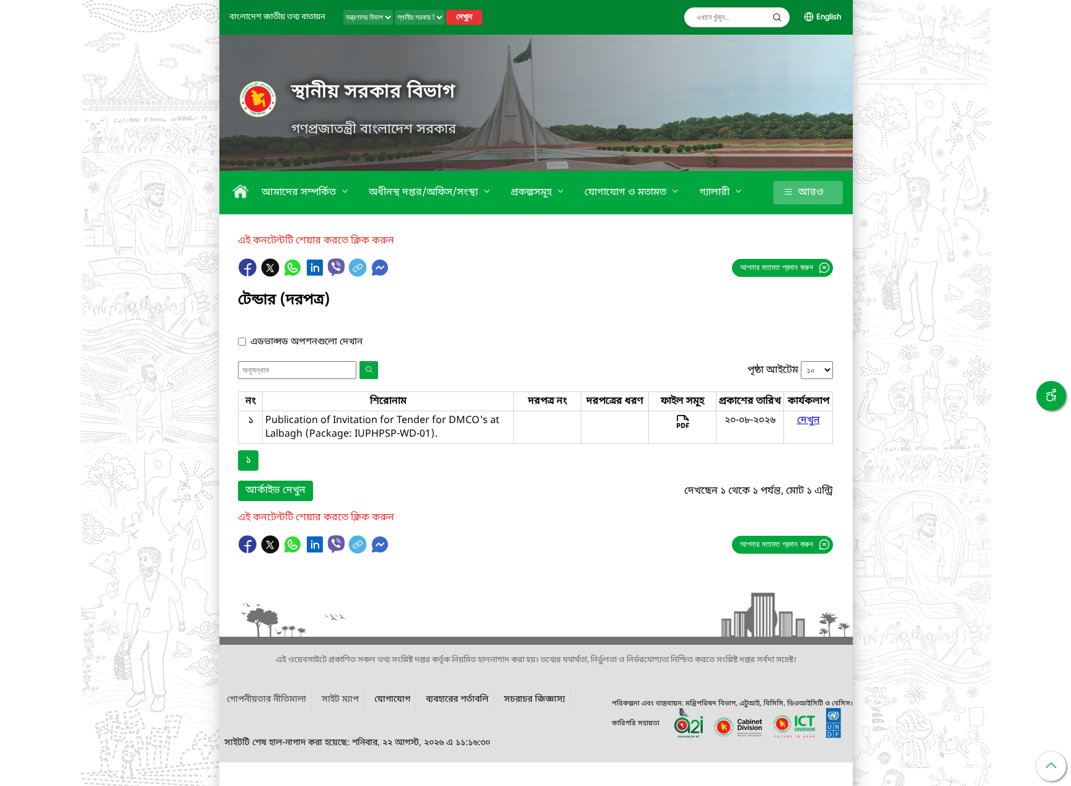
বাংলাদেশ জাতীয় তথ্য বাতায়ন (277, 17)
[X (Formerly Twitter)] (271, 274)
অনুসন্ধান (777, 17)
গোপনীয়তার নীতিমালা (266, 699)
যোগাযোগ (392, 699)
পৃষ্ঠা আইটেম (772, 370)
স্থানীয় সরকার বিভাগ (373, 92)
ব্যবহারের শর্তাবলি (457, 699)
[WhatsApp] (294, 274)
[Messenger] (380, 274)
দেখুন (464, 17)
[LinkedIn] (316, 274)
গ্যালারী (715, 192)
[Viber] (336, 267)
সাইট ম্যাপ (340, 699)
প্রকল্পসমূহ (532, 192)
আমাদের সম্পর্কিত (300, 192)
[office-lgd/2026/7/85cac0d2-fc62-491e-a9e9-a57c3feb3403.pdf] (682, 427)
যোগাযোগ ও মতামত (626, 192)
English (828, 17)
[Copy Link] (359, 274)
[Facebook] (249, 274)
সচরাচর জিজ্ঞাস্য (534, 699)
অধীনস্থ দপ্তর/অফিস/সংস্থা (424, 192)
